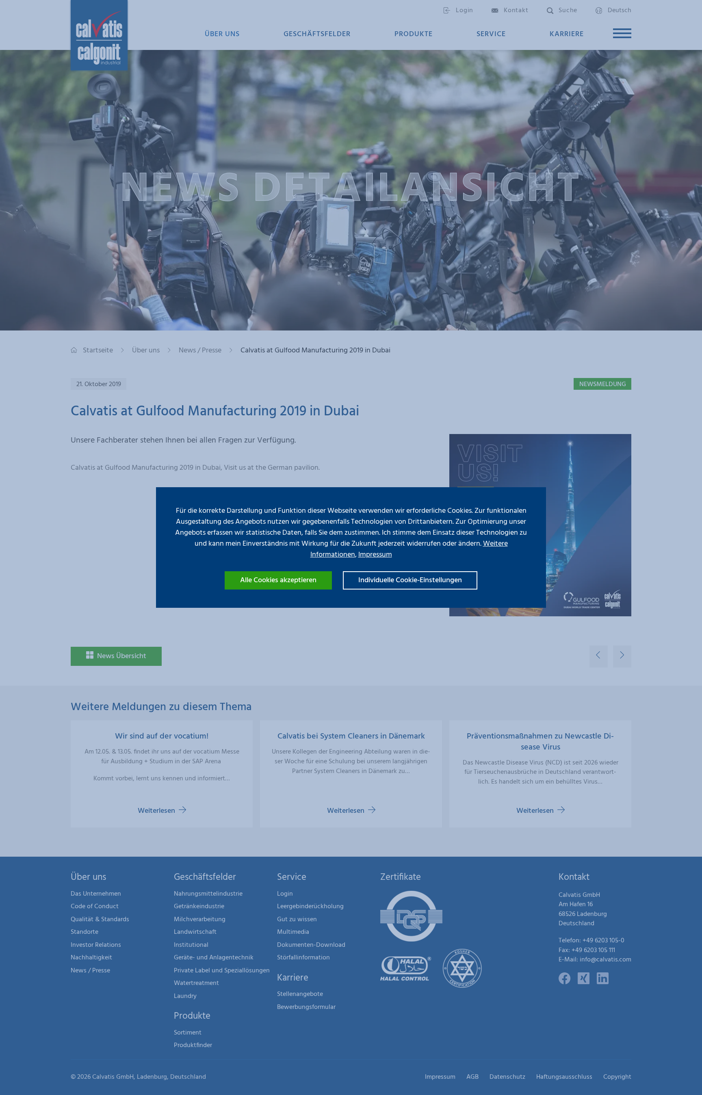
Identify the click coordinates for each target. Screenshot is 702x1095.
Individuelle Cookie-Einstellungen (410, 580)
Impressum (375, 555)
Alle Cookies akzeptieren (278, 580)
